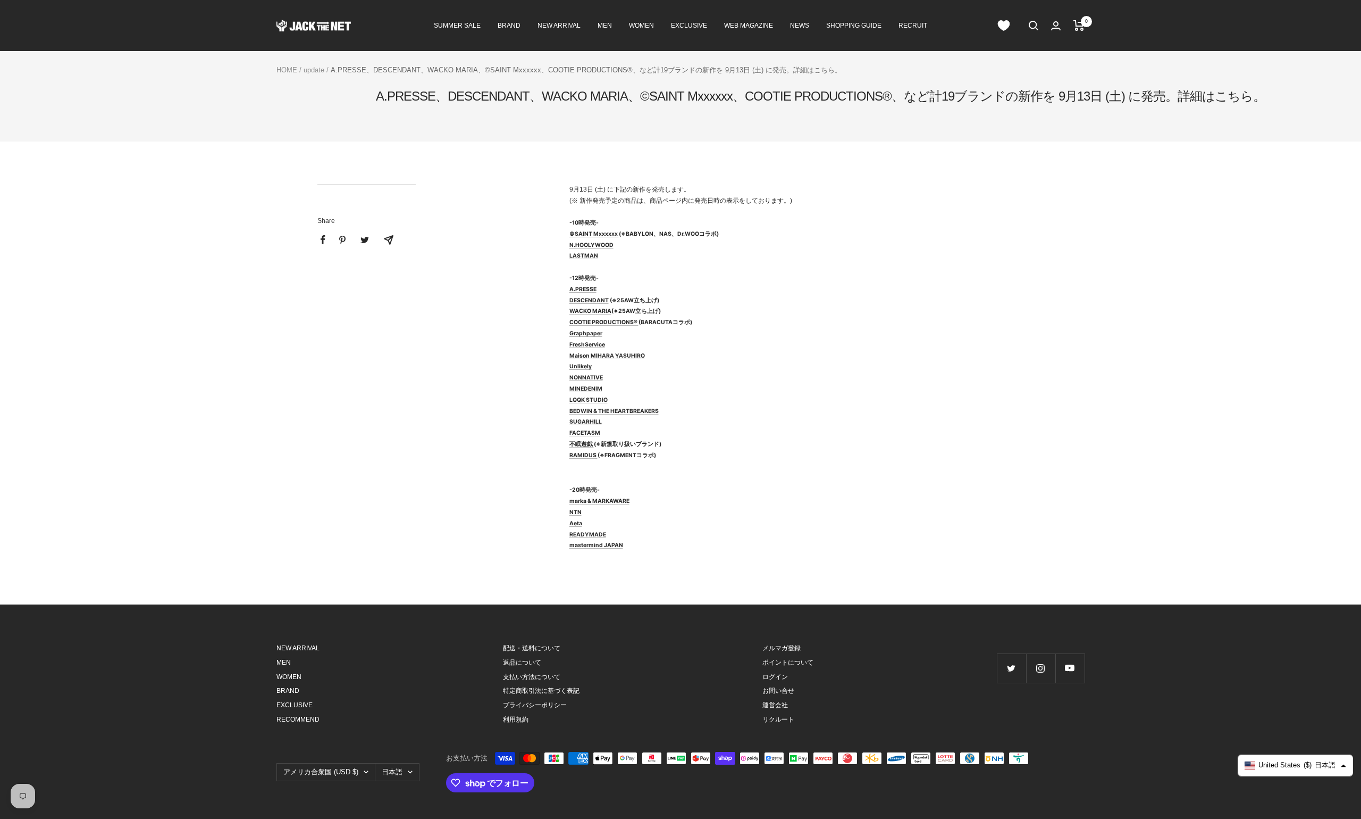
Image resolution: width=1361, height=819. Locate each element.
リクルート (778, 719)
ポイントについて (787, 662)
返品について (522, 662)
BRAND (509, 25)
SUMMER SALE (457, 25)
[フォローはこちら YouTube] (1070, 668)
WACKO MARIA (590, 311)
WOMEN (641, 25)
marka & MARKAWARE (599, 501)
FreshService (587, 344)
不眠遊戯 (581, 444)
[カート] (1079, 25)
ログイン (775, 677)
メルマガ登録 (781, 648)
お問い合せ (778, 690)
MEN (605, 25)
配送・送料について (531, 648)
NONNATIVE (586, 377)
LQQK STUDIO (588, 399)
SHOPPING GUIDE (853, 25)
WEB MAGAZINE (748, 25)
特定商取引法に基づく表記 (541, 690)
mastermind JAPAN (596, 545)
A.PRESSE (583, 289)
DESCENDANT (589, 300)
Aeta (575, 523)
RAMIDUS (583, 455)
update (314, 70)
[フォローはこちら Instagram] (1040, 668)
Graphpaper (585, 333)
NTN (575, 512)
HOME (286, 70)
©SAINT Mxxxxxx (593, 233)
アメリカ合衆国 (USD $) (320, 772)
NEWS (799, 25)
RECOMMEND (298, 719)
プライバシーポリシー (535, 705)
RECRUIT (912, 25)
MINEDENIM (585, 388)
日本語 (392, 772)
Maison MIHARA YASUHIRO (607, 355)
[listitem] (323, 239)
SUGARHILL (585, 421)
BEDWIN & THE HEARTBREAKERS (614, 411)
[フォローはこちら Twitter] (1011, 668)
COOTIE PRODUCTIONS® (604, 322)
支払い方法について (531, 677)
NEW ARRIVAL (559, 25)
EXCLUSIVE (689, 25)
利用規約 (515, 719)
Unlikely (580, 366)
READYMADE (587, 534)
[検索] (1033, 25)
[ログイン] (1056, 25)
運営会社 (775, 705)
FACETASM (584, 432)
